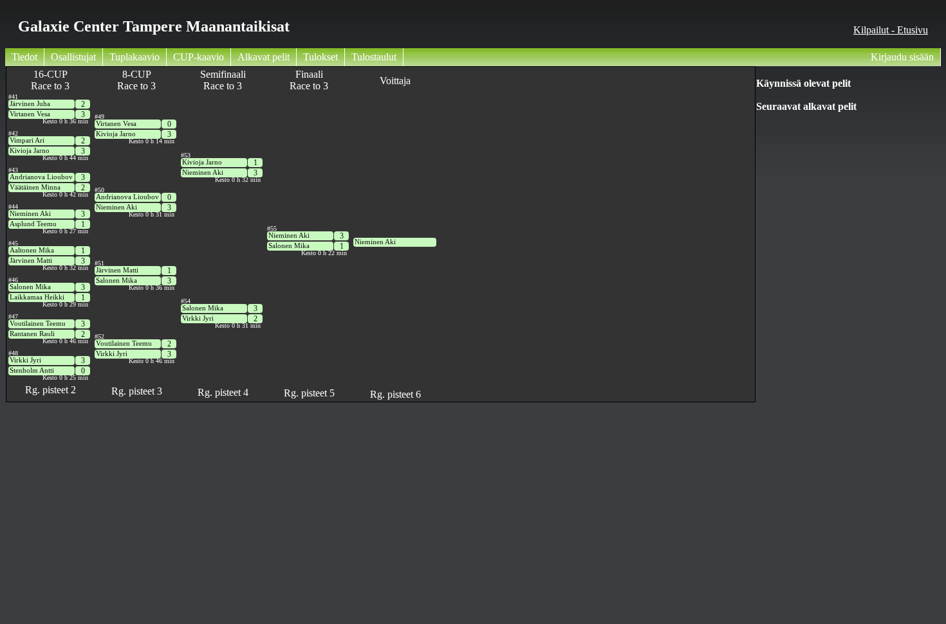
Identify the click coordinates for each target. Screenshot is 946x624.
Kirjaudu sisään (902, 56)
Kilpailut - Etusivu (890, 29)
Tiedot (24, 56)
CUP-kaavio (198, 56)
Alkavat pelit (263, 56)
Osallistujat (73, 56)
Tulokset (320, 56)
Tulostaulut (373, 56)
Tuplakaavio (134, 56)
